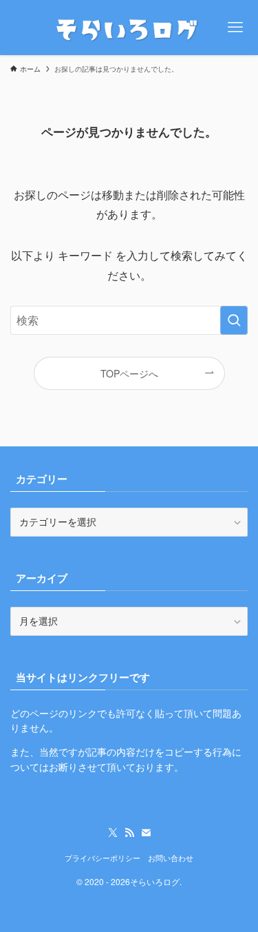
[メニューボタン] (235, 27)
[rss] (129, 833)
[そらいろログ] (129, 27)
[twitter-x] (113, 833)
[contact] (146, 833)
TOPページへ (129, 373)
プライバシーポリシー (102, 857)
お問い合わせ (170, 857)
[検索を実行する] (234, 320)
